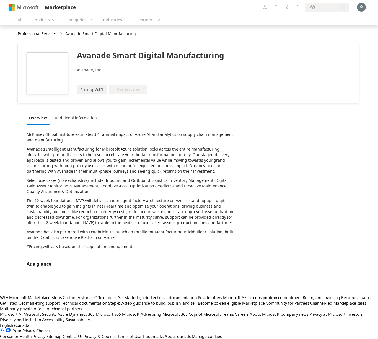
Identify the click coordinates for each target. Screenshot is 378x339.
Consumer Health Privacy (22, 336)
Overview (38, 117)
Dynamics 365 (82, 314)
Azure (63, 314)
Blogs (56, 297)
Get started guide (133, 297)
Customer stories (78, 297)
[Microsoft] (24, 7)
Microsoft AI (11, 314)
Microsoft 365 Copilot (182, 314)
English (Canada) (15, 325)
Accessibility (53, 319)
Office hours (105, 297)
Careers (241, 314)
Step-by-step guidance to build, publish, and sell (152, 303)
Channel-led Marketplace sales (338, 303)
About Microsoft (264, 314)
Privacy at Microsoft (327, 314)
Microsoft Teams (218, 314)
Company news (294, 314)
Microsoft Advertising (141, 314)
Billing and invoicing (321, 297)
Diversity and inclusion (20, 319)
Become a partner (357, 297)
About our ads (178, 336)
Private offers (210, 297)
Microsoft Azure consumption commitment (263, 297)
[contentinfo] (61, 34)
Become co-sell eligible (219, 303)
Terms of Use (129, 336)
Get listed (8, 303)
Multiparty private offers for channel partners (41, 308)
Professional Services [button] (37, 33)
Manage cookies (207, 336)
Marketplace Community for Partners (275, 303)
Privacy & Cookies (100, 336)
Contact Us (72, 336)
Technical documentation (174, 297)
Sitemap (54, 336)
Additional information (76, 117)
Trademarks (153, 336)
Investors (354, 314)
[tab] (39, 118)
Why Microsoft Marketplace (25, 297)
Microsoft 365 (108, 314)
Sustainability (78, 319)
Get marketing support (39, 303)
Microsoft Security (40, 314)
